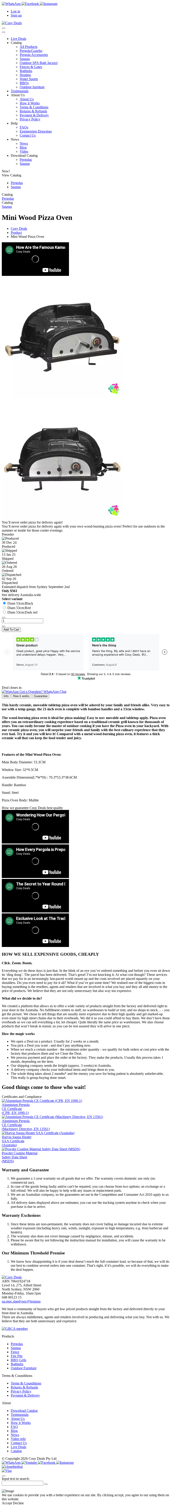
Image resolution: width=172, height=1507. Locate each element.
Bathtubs (26, 71)
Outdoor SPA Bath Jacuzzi (39, 63)
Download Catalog (24, 1411)
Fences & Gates (31, 67)
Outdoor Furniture (24, 1368)
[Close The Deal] (12, 1466)
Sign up (16, 15)
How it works (21, 696)
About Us (27, 99)
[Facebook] (31, 4)
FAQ (14, 1427)
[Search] (3, 28)
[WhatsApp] (12, 4)
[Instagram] (48, 4)
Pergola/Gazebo (31, 51)
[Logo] (12, 1277)
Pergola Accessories (34, 55)
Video (24, 151)
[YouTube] (30, 1462)
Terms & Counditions (26, 1383)
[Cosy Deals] (12, 23)
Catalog (16, 1451)
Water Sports (29, 79)
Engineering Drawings (36, 131)
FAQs (24, 127)
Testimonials (19, 91)
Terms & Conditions (34, 107)
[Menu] (3, 32)
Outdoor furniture (32, 87)
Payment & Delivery (34, 115)
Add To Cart (11, 629)
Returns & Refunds (33, 111)
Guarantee (40, 696)
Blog (23, 147)
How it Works (30, 103)
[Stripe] (7, 1471)
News (24, 143)
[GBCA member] (15, 1329)
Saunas (25, 59)
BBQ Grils (18, 1360)
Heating (25, 75)
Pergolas (26, 159)
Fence (15, 1352)
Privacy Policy (30, 119)
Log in (15, 11)
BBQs (24, 83)
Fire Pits (16, 1356)
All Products (28, 47)
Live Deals (18, 39)
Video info (18, 1439)
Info (6, 696)
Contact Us (28, 135)
